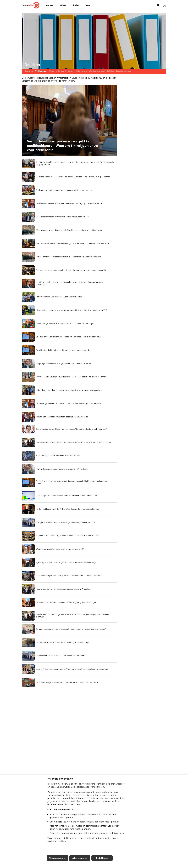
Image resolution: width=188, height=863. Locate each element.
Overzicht (29, 71)
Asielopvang (81, 71)
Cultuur (70, 71)
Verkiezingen (41, 71)
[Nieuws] (31, 5)
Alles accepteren (57, 858)
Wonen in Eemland (57, 71)
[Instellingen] (164, 5)
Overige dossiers (123, 71)
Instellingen (102, 858)
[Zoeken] (158, 5)
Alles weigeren (79, 858)
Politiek (110, 71)
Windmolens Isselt (97, 71)
